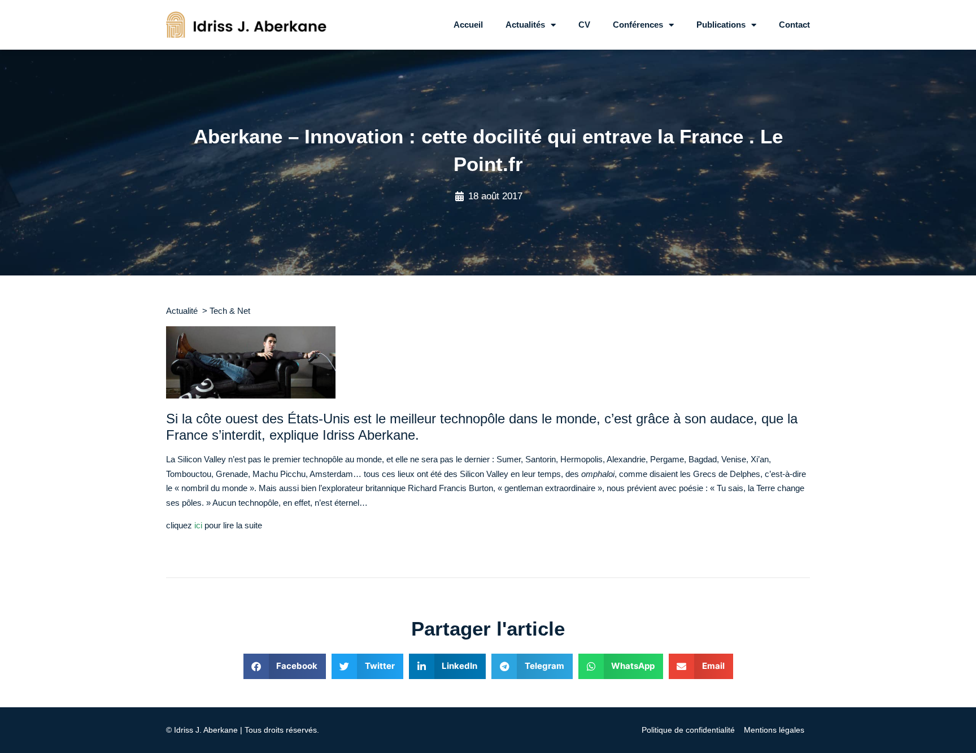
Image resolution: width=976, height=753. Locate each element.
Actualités (525, 24)
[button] (284, 666)
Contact (794, 24)
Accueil (468, 24)
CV (584, 24)
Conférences (638, 24)
